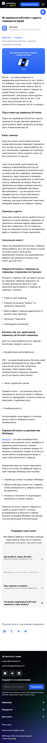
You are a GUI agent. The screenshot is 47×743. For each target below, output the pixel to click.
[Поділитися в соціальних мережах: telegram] (18, 631)
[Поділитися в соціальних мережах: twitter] (25, 631)
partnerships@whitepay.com (13, 666)
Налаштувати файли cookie (13, 730)
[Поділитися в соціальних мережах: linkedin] (4, 631)
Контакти (7, 716)
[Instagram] (5, 673)
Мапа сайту (7, 725)
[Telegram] (12, 673)
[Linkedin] (19, 673)
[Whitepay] (9, 4)
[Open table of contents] (43, 12)
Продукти (7, 709)
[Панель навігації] (43, 4)
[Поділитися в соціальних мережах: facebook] (11, 631)
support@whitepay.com (11, 661)
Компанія (7, 702)
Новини (18, 37)
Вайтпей (6, 37)
